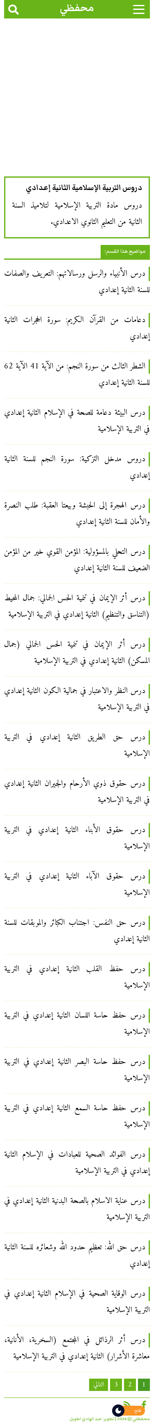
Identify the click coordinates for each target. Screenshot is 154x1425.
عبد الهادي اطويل (85, 1419)
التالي (98, 1385)
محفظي (77, 8)
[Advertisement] (77, 99)
